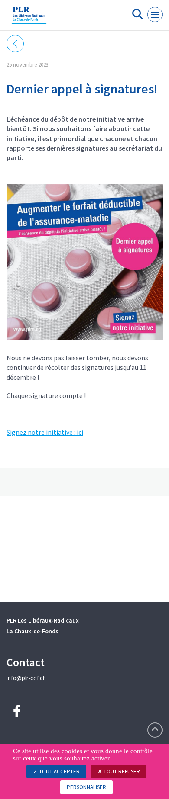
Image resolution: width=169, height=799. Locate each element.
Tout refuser (121, 771)
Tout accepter (59, 771)
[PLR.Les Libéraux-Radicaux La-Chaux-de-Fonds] (29, 18)
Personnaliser (86, 787)
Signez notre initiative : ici (44, 432)
